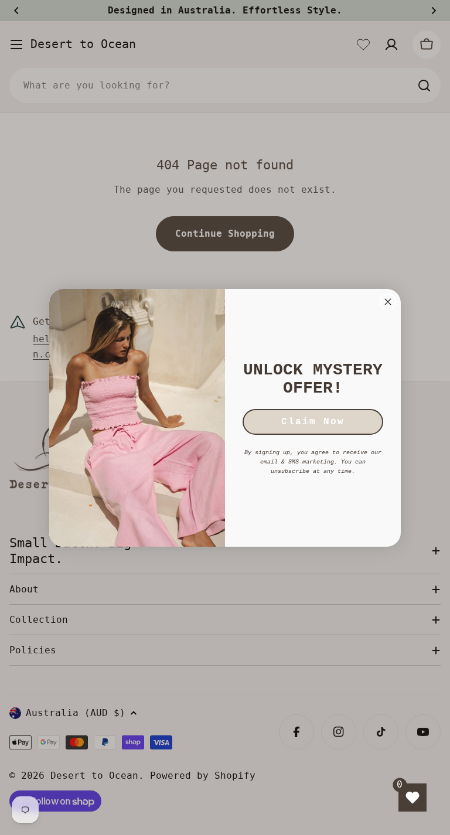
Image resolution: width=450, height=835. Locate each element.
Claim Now (313, 422)
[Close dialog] (388, 302)
